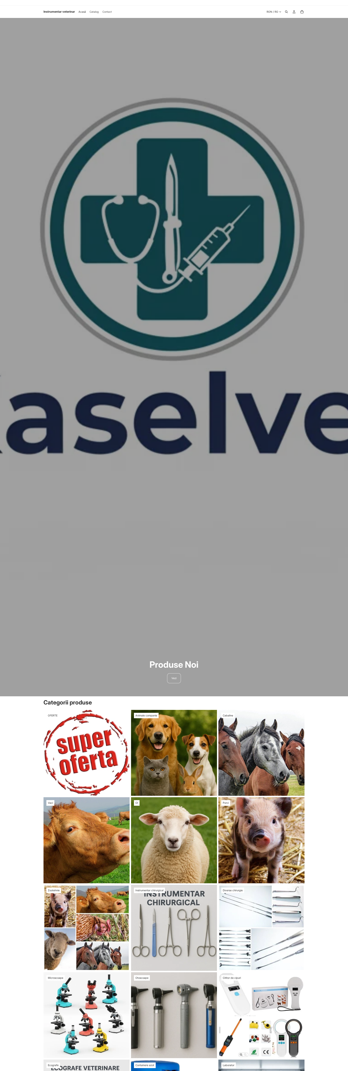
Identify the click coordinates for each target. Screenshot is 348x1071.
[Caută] (286, 12)
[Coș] (302, 12)
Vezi (174, 678)
